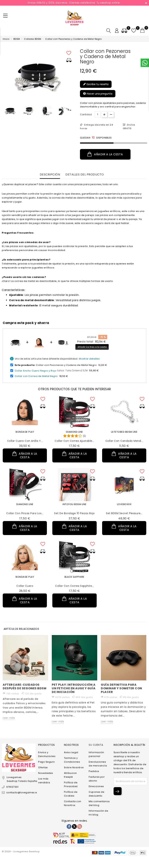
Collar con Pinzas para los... (24, 513)
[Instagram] (79, 826)
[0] (142, 30)
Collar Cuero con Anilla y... (25, 441)
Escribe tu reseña (97, 84)
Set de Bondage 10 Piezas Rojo (74, 513)
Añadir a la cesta (108, 154)
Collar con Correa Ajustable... (74, 441)
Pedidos (94, 771)
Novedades (45, 773)
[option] (10, 111)
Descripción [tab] (50, 175)
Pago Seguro (46, 762)
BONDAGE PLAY (25, 432)
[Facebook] (69, 826)
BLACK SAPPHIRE (74, 577)
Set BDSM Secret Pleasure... (124, 513)
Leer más (9, 718)
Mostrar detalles (89, 358)
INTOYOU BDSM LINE (74, 504)
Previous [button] (3, 112)
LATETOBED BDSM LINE (124, 432)
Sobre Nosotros (74, 767)
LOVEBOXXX (124, 504)
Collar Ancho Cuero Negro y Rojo (36, 370)
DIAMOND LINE (74, 432)
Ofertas (43, 767)
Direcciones (96, 786)
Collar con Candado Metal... (124, 441)
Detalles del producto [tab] (84, 175)
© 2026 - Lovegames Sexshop (21, 851)
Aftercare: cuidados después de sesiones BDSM (24, 686)
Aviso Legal (71, 752)
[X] (74, 826)
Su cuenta (96, 745)
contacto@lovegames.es (22, 792)
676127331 (12, 787)
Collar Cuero (24, 586)
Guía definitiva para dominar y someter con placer (121, 688)
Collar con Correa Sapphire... (74, 586)
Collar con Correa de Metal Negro (36, 376)
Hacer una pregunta (99, 93)
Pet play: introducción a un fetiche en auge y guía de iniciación (74, 688)
